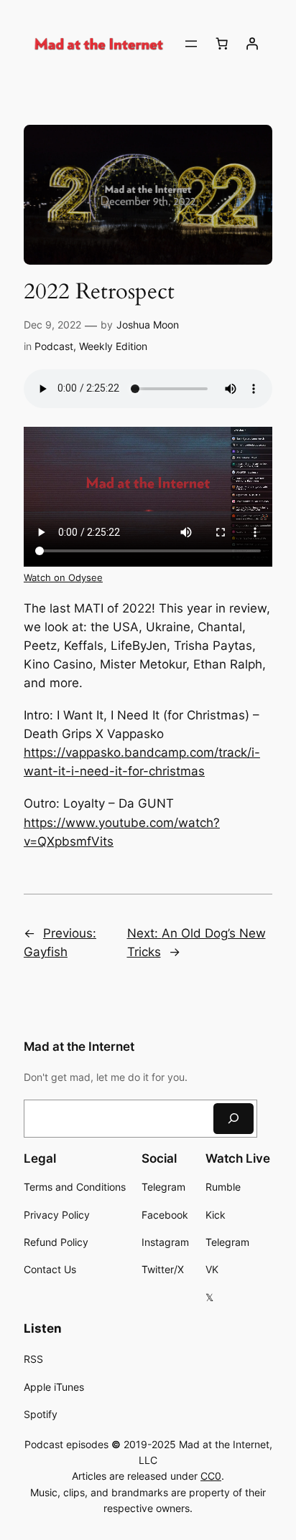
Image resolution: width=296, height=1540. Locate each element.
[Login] (252, 44)
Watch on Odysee (63, 577)
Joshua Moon (147, 324)
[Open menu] (191, 43)
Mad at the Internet (79, 1046)
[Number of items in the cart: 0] (222, 44)
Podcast (53, 346)
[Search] (233, 1118)
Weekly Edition (113, 346)
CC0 (210, 1476)
